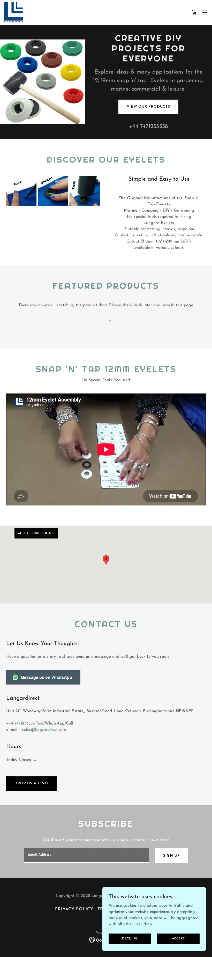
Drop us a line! (31, 783)
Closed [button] (25, 760)
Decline (130, 938)
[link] (13, 12)
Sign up (171, 856)
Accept (178, 938)
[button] (205, 12)
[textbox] (86, 855)
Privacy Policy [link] (74, 909)
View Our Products (148, 107)
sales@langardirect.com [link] (44, 730)
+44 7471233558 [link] (148, 127)
